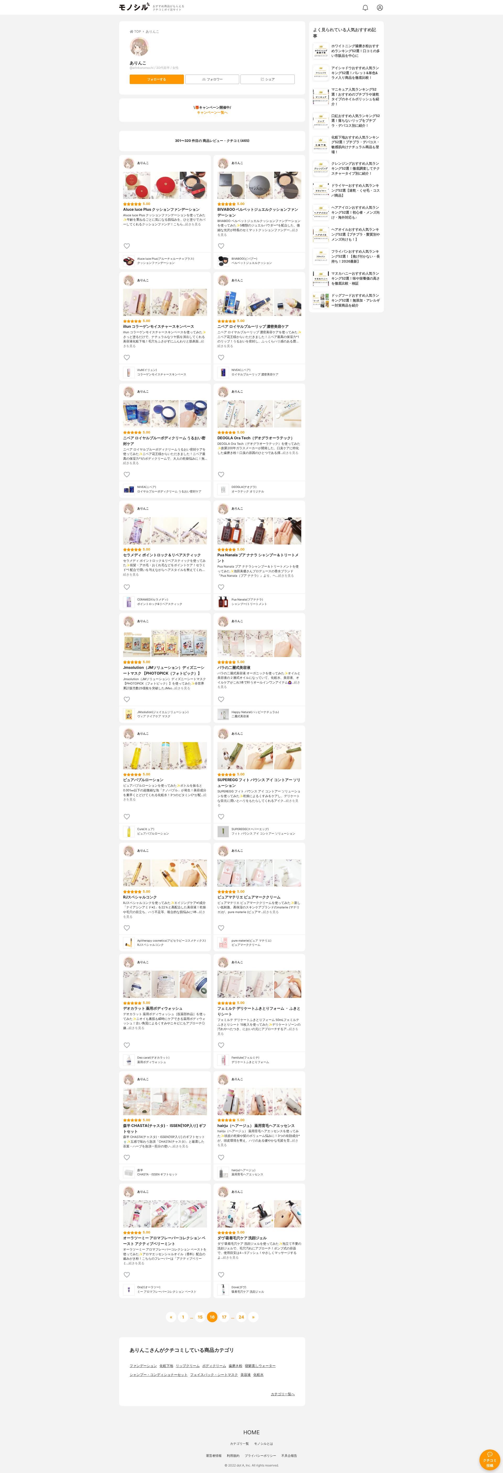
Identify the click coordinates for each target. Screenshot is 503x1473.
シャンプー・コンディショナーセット (159, 1375)
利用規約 (233, 1456)
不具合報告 (289, 1456)
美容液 (245, 1375)
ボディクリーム (214, 1366)
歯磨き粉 (235, 1366)
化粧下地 (166, 1366)
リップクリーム (188, 1366)
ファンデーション (143, 1366)
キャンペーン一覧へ (212, 112)
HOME (251, 1432)
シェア (270, 79)
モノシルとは (263, 1444)
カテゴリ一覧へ (283, 1394)
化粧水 (258, 1375)
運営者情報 (214, 1456)
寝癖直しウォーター (260, 1366)
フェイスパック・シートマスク (214, 1375)
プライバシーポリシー (260, 1456)
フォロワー (215, 79)
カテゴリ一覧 (239, 1444)
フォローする (156, 79)
